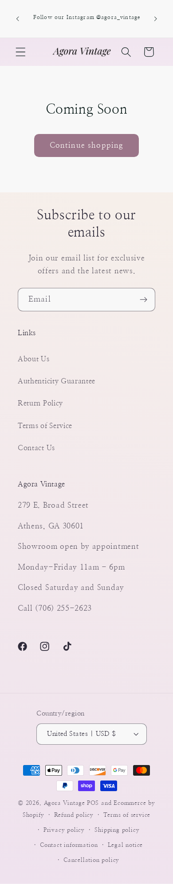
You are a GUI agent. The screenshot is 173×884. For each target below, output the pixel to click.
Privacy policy (64, 830)
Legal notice (125, 845)
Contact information (69, 845)
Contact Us (36, 448)
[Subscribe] (143, 300)
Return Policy (40, 403)
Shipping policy (116, 830)
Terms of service (126, 815)
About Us (34, 359)
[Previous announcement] (17, 19)
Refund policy (74, 815)
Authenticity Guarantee (56, 381)
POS (93, 803)
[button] (20, 52)
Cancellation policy (91, 860)
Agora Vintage (64, 803)
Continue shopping (87, 145)
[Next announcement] (155, 19)
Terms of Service (45, 425)
